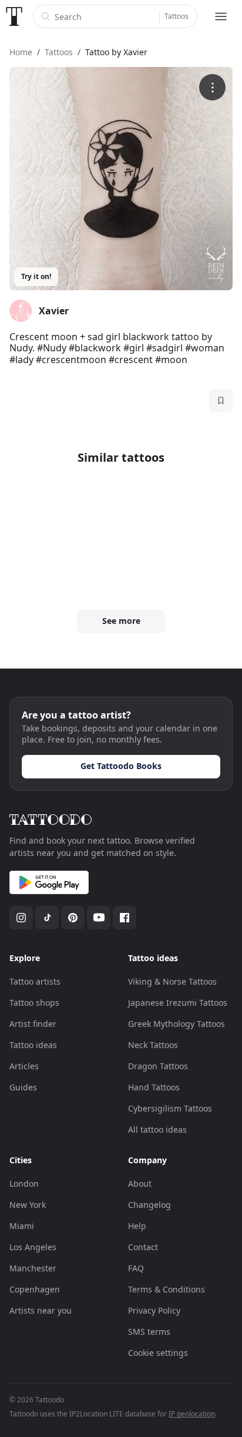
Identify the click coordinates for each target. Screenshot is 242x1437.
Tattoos (176, 16)
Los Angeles (32, 1247)
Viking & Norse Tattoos (172, 981)
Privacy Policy (154, 1310)
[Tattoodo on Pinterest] (73, 917)
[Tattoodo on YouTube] (98, 917)
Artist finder (32, 1023)
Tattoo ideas (33, 1044)
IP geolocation (192, 1414)
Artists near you (40, 1310)
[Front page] (14, 16)
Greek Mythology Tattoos (176, 1023)
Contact (143, 1247)
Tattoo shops (34, 1002)
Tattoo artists (34, 981)
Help (137, 1225)
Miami (21, 1225)
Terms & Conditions (166, 1289)
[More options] (212, 87)
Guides (23, 1087)
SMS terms (149, 1331)
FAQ (136, 1268)
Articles (24, 1066)
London (24, 1183)
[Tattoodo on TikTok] (47, 917)
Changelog (149, 1204)
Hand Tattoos (154, 1087)
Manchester (32, 1268)
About (140, 1183)
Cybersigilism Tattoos (170, 1108)
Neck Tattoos (153, 1044)
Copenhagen (34, 1289)
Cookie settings (158, 1352)
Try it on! (36, 276)
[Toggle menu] (221, 16)
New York (27, 1204)
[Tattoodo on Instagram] (21, 917)
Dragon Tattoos (158, 1066)
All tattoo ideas (157, 1129)
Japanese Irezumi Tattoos (177, 1002)
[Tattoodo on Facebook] (124, 917)
